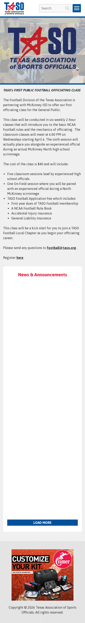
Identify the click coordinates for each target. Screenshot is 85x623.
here (20, 257)
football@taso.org (61, 248)
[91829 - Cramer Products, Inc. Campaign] (42, 599)
